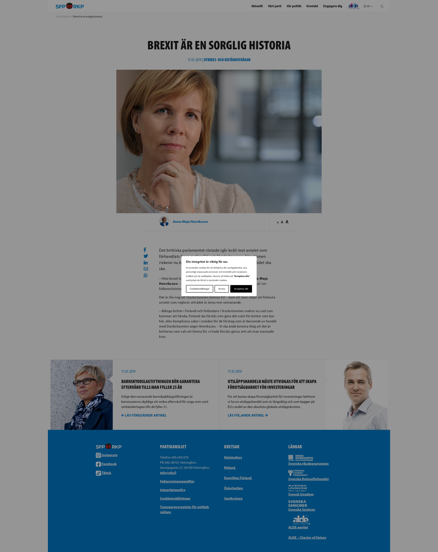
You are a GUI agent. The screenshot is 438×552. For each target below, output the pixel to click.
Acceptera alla (241, 288)
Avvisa (221, 288)
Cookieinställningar (199, 288)
